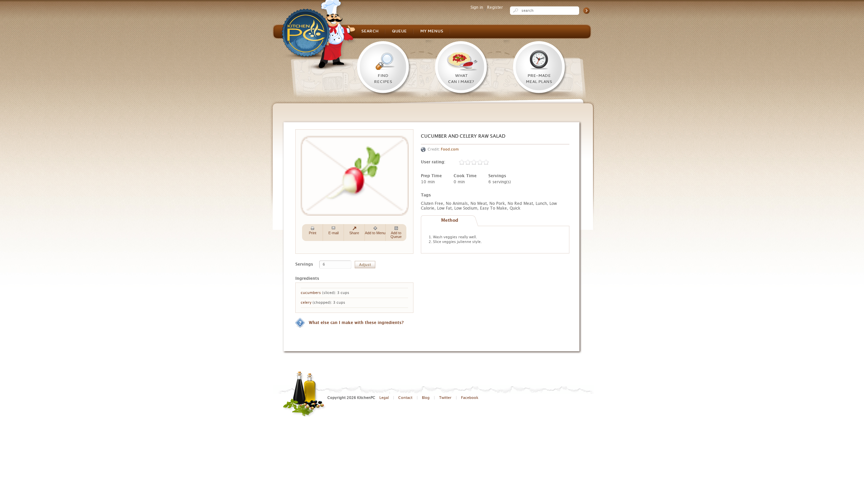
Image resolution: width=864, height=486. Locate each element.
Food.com (450, 149)
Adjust (365, 265)
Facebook (469, 398)
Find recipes (383, 79)
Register (495, 7)
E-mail (333, 233)
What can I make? (461, 79)
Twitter (445, 398)
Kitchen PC (319, 35)
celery (306, 302)
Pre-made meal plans (539, 79)
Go (586, 10)
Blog (426, 398)
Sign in (476, 7)
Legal (384, 398)
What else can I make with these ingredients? (356, 323)
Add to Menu (375, 233)
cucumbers (311, 293)
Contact (405, 398)
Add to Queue (396, 235)
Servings (304, 264)
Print (312, 233)
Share (354, 233)
